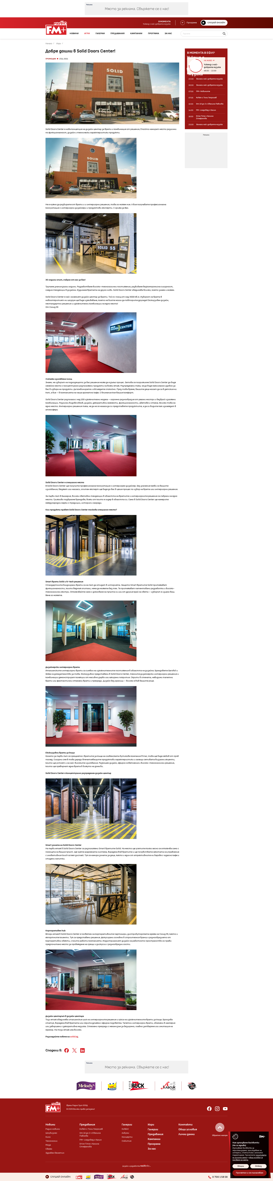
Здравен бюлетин (55, 1153)
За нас (152, 1148)
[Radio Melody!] (99, 1177)
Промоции (51, 59)
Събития (126, 1141)
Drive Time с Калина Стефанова (89, 1145)
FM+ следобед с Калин (90, 1140)
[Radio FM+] (79, 1177)
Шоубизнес (51, 1133)
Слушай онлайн (216, 22)
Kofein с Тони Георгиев (91, 1129)
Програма (192, 22)
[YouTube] (225, 1108)
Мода (48, 1145)
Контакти (185, 1124)
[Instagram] (217, 1108)
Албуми (125, 1133)
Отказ (258, 1166)
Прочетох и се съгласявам (249, 1172)
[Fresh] (88, 1177)
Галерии (127, 1124)
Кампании (154, 1139)
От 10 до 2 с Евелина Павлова (90, 1134)
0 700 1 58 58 (220, 1176)
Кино (48, 1137)
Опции (240, 1166)
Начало (49, 43)
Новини (50, 1124)
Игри (58, 43)
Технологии (51, 1141)
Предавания (87, 1124)
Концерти (127, 1137)
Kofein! (125, 1129)
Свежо (49, 1149)
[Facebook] (209, 1108)
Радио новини (53, 1129)
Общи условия (187, 1129)
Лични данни (186, 1134)
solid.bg (74, 1036)
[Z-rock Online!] (112, 1177)
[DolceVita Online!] (132, 1177)
